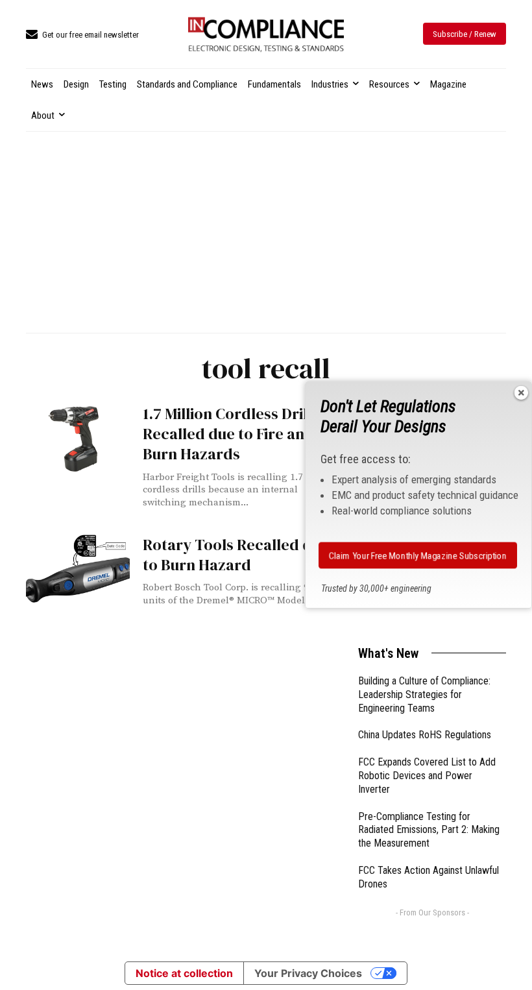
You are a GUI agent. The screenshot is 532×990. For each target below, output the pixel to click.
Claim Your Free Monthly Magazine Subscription (418, 555)
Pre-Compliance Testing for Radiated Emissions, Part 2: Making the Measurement (429, 830)
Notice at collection (184, 973)
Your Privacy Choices (308, 973)
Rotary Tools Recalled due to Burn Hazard (236, 554)
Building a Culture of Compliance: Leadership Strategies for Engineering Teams (424, 694)
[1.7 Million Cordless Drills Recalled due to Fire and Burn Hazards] (78, 438)
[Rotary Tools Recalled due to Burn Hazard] (78, 569)
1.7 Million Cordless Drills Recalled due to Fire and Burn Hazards (231, 434)
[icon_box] (82, 35)
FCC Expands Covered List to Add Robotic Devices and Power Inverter (427, 775)
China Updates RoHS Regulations (424, 735)
